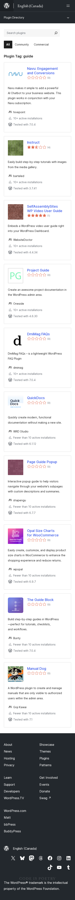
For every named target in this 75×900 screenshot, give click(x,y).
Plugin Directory (14, 17)
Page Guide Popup (42, 462)
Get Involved (48, 777)
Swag (45, 798)
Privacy (9, 765)
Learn (8, 777)
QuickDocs (36, 398)
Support (9, 784)
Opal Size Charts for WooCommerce (43, 533)
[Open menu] (69, 6)
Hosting (9, 758)
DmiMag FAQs (38, 334)
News (8, 751)
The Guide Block (40, 600)
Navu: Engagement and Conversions (42, 71)
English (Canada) (25, 848)
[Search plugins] (56, 33)
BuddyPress (12, 831)
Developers (12, 791)
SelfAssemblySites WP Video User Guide (44, 208)
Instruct (33, 142)
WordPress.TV (14, 798)
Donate (44, 791)
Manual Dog (36, 669)
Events (44, 784)
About (8, 745)
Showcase (46, 745)
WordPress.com (15, 811)
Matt (7, 817)
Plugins (44, 758)
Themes (45, 751)
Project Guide (38, 270)
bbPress (10, 824)
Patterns (45, 765)
